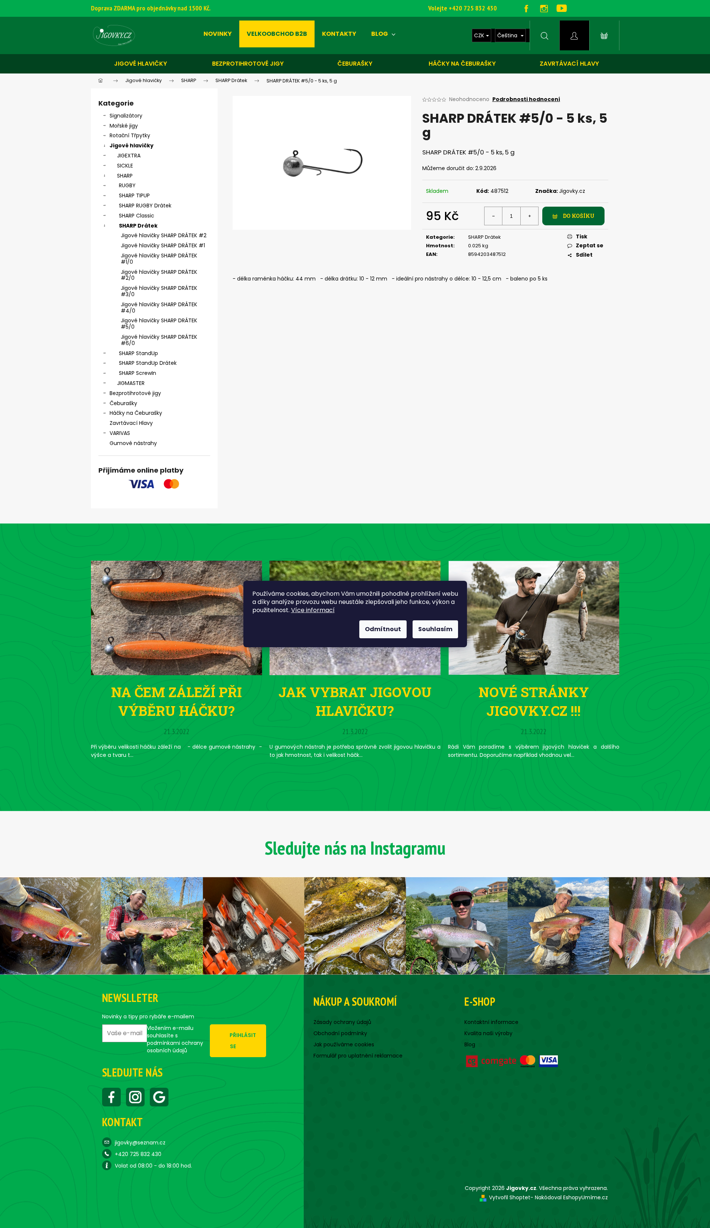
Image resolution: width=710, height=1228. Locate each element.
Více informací (313, 610)
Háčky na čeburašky (462, 63)
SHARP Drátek (138, 225)
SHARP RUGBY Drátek (145, 205)
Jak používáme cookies (343, 1044)
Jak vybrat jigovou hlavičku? (355, 701)
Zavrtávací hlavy (569, 63)
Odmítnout (383, 629)
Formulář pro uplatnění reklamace (358, 1055)
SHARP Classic (136, 215)
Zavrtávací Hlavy (131, 423)
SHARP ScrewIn (137, 373)
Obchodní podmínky (340, 1033)
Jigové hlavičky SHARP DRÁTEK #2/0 (159, 275)
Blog (469, 1044)
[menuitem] (217, 34)
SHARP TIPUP (134, 195)
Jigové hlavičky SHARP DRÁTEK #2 (163, 235)
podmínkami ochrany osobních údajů (175, 1046)
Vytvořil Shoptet (509, 1197)
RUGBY (127, 185)
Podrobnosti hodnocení (526, 99)
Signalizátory (126, 115)
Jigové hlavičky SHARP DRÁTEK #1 (163, 245)
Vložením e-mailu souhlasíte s (175, 1039)
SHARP (125, 175)
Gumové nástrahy (133, 443)
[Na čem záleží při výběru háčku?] (176, 617)
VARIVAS (120, 433)
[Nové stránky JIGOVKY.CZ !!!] (533, 617)
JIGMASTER (131, 383)
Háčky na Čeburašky (136, 413)
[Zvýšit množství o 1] (529, 216)
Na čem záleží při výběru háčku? (176, 701)
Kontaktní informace (491, 1022)
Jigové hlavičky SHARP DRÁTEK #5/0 (159, 324)
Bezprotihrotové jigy (248, 63)
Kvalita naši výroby (488, 1033)
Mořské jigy (124, 125)
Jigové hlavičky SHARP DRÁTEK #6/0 (159, 340)
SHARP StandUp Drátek (148, 363)
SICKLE (125, 165)
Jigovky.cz (572, 191)
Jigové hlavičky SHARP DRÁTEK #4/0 (159, 307)
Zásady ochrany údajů (342, 1022)
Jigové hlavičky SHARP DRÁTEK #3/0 (159, 291)
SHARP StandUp (138, 353)
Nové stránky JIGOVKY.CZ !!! (534, 701)
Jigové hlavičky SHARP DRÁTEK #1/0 (159, 259)
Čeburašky (354, 63)
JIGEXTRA (129, 155)
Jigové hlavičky (140, 63)
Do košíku (578, 215)
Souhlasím (435, 629)
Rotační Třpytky (130, 135)
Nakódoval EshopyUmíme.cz (571, 1197)
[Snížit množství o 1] (493, 216)
